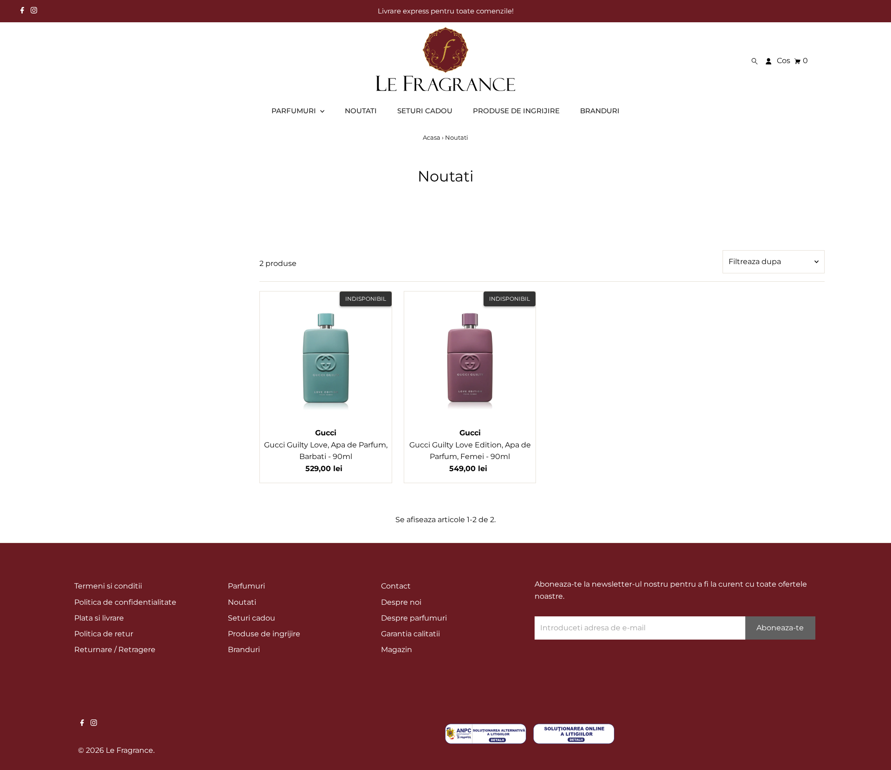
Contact (396, 586)
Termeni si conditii (108, 586)
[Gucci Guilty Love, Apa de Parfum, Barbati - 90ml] (326, 357)
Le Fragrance (129, 750)
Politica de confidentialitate (125, 602)
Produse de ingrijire (264, 633)
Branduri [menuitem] (600, 110)
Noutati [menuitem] (361, 110)
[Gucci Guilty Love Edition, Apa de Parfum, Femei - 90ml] (470, 357)
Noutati (242, 602)
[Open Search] (755, 61)
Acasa (431, 137)
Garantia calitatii (410, 633)
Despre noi (401, 602)
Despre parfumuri (414, 618)
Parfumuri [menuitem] (294, 110)
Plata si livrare (99, 618)
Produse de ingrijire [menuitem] (516, 110)
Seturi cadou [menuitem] (424, 110)
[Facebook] (22, 11)
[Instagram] (33, 11)
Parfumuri (246, 586)
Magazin (396, 649)
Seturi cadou (251, 618)
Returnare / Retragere (114, 649)
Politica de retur (103, 633)
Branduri (244, 649)
